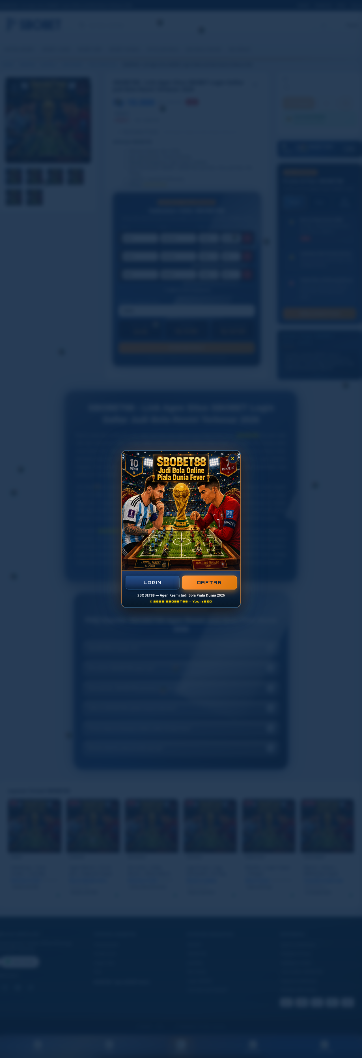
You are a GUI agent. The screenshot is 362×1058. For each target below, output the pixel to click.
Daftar (209, 582)
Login (153, 582)
